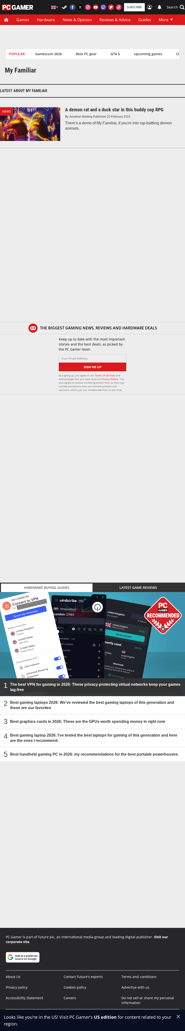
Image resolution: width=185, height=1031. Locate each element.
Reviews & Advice (115, 19)
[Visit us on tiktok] (119, 7)
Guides (144, 19)
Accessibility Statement (24, 998)
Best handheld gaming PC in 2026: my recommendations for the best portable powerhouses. (94, 754)
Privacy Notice (110, 379)
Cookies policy (75, 987)
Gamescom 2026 (48, 54)
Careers (70, 998)
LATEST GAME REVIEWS (138, 587)
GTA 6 (115, 54)
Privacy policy (16, 987)
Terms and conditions (139, 976)
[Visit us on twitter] (80, 7)
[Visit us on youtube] (96, 7)
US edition (105, 1017)
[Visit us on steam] (65, 7)
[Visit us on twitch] (103, 7)
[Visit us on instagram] (88, 7)
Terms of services (105, 375)
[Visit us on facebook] (72, 7)
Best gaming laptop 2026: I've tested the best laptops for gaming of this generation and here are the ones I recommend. (93, 737)
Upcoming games (148, 54)
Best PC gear (86, 54)
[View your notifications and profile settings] (159, 7)
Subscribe (134, 7)
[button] (176, 7)
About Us (13, 976)
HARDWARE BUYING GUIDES (46, 587)
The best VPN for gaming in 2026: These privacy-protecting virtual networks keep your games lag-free (95, 687)
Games (22, 19)
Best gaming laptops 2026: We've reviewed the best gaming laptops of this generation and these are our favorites (92, 705)
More (163, 19)
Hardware (46, 19)
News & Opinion (77, 19)
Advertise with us (135, 987)
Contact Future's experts (83, 976)
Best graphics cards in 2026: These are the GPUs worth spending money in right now (87, 721)
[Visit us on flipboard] (111, 7)
